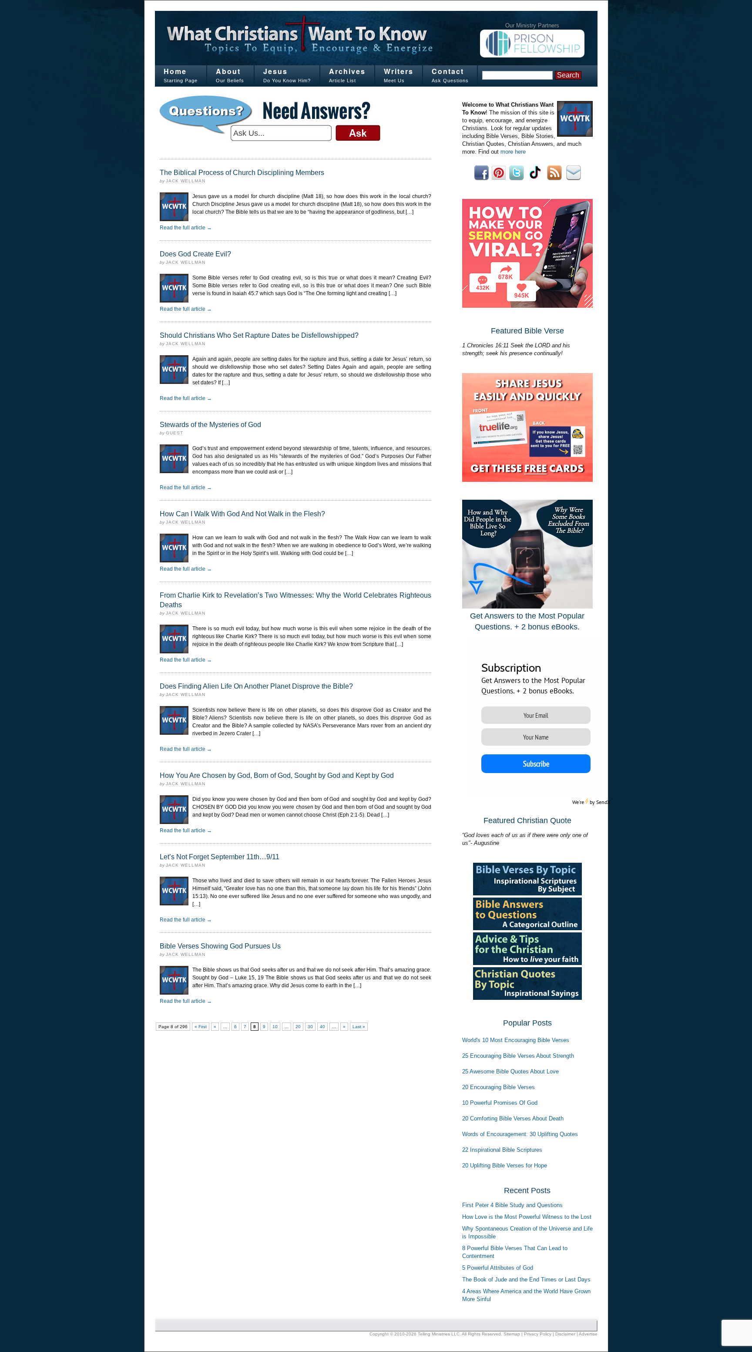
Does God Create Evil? (195, 254)
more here (513, 151)
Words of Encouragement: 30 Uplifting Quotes (520, 1134)
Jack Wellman (185, 180)
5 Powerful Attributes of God (497, 1268)
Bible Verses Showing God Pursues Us (220, 946)
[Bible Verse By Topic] (527, 893)
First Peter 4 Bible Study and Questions (512, 1205)
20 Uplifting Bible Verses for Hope (504, 1165)
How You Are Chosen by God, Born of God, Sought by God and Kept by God (277, 775)
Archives (347, 71)
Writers (398, 71)
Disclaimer (565, 1334)
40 (322, 1026)
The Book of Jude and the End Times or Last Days (526, 1279)
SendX (603, 802)
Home (175, 71)
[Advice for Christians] (527, 963)
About (228, 71)
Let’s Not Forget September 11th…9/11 (219, 857)
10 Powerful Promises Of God (499, 1103)
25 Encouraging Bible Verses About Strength (518, 1056)
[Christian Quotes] (527, 998)
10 (275, 1026)
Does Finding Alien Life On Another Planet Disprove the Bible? (256, 686)
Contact (448, 71)
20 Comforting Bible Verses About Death (513, 1118)
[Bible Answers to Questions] (527, 928)
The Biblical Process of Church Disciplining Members (242, 172)
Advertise (588, 1334)
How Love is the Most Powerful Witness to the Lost (526, 1217)
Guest (174, 432)
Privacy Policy (537, 1334)
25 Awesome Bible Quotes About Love (510, 1071)
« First (201, 1026)
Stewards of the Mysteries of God (210, 424)
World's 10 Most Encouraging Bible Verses (515, 1040)
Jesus (275, 71)
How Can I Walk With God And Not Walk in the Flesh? (242, 514)
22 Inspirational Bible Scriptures (502, 1150)
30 (310, 1026)
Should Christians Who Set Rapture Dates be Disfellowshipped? (259, 335)
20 (298, 1026)
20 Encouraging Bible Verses (498, 1087)
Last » (358, 1026)
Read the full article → (186, 228)
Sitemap (512, 1334)
